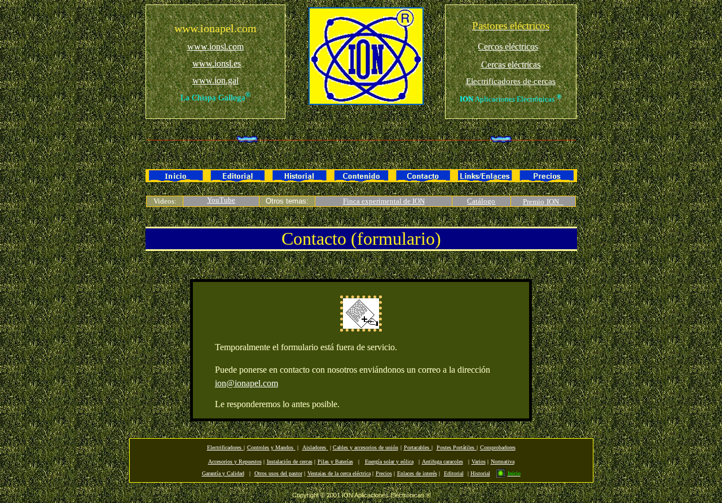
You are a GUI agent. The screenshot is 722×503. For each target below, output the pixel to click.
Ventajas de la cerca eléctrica (339, 473)
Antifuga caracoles (442, 461)
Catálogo (481, 201)
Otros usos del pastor (278, 473)
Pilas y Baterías (335, 461)
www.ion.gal (215, 80)
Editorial (454, 473)
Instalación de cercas (289, 461)
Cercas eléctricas (510, 64)
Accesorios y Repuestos (235, 461)
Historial (480, 473)
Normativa (502, 461)
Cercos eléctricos (508, 46)
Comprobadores (498, 447)
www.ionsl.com (215, 46)
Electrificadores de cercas (511, 81)
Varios (479, 461)
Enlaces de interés (417, 473)
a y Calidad (223, 473)
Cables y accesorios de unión (365, 447)
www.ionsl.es (216, 63)
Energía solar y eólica (389, 461)
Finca (352, 201)
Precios (384, 473)
